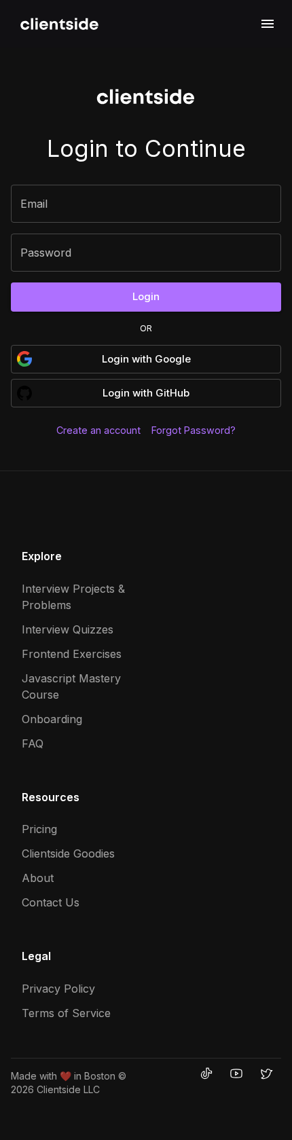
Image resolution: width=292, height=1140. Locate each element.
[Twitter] (266, 1073)
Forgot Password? (193, 430)
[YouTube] (236, 1073)
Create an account (98, 430)
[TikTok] (206, 1073)
